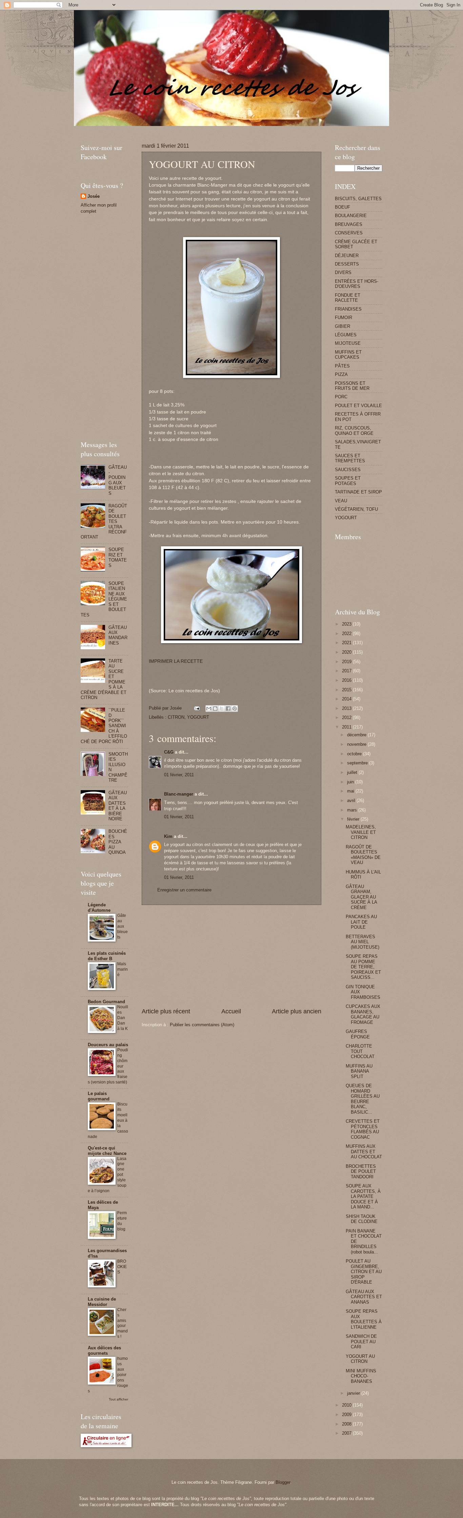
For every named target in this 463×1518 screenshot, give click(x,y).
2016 (347, 680)
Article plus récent (166, 1011)
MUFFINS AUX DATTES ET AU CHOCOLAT (364, 1151)
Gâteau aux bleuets (122, 926)
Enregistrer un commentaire (184, 889)
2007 (347, 1433)
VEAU (341, 500)
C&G (169, 752)
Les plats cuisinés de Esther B (107, 956)
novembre (357, 744)
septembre (358, 762)
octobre (355, 753)
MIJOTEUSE (348, 343)
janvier (354, 1393)
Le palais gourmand (98, 1096)
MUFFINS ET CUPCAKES (348, 355)
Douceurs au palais (108, 1044)
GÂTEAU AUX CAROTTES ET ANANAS (364, 1297)
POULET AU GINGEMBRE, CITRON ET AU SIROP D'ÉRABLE (364, 1272)
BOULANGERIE (351, 215)
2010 (347, 1405)
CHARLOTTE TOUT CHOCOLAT (360, 1051)
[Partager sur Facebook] (228, 708)
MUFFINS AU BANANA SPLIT (359, 1071)
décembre (357, 734)
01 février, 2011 (179, 774)
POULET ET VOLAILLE (358, 405)
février (354, 819)
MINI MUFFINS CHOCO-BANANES (361, 1376)
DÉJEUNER (347, 255)
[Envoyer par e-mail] (208, 708)
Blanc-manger (178, 794)
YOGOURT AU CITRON (360, 1359)
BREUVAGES (348, 224)
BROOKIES (122, 1266)
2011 (347, 727)
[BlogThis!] (215, 708)
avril (352, 800)
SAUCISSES (348, 469)
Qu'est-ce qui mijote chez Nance (107, 1150)
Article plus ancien (296, 1011)
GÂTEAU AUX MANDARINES (117, 635)
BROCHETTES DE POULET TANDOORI (361, 1171)
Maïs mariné (122, 969)
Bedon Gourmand (106, 1001)
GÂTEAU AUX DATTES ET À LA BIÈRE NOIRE (117, 805)
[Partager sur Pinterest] (234, 708)
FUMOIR (343, 317)
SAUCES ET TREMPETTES (350, 458)
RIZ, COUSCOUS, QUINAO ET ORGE (354, 430)
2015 (347, 689)
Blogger (283, 1482)
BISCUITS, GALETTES (358, 198)
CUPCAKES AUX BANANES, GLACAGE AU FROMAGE (363, 1014)
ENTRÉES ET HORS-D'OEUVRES (356, 284)
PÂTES (342, 365)
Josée (93, 196)
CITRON (176, 717)
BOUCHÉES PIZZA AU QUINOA (117, 842)
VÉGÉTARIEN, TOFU (356, 509)
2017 (347, 670)
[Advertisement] (204, 128)
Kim (168, 836)
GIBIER (342, 326)
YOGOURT (198, 717)
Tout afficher (118, 1399)
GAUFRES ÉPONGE (358, 1034)
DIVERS (343, 272)
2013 (347, 708)
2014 (347, 698)
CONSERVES (349, 232)
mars (352, 810)
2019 (347, 661)
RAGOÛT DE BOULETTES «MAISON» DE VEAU (363, 854)
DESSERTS (347, 264)
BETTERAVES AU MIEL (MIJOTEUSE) (362, 942)
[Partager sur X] (221, 708)
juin (351, 781)
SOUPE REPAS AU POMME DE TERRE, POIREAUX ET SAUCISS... (363, 967)
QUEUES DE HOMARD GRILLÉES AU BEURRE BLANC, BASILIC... (363, 1098)
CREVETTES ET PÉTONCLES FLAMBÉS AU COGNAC (363, 1129)
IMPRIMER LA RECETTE (176, 661)
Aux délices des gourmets (104, 1350)
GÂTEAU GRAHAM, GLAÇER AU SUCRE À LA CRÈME (361, 897)
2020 (347, 652)
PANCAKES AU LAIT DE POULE (361, 922)
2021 (347, 642)
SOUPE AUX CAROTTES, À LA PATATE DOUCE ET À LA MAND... (363, 1196)
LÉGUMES (346, 334)
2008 (347, 1424)
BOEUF (342, 207)
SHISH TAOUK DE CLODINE (362, 1219)
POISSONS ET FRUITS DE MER (352, 386)
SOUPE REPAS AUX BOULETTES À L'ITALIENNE (364, 1319)
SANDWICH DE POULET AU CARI (361, 1341)
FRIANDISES (348, 309)
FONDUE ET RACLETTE (347, 298)
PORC (341, 396)
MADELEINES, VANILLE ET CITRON (361, 832)
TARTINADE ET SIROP (358, 491)
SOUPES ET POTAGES (348, 481)
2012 (347, 717)
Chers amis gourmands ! (122, 1323)
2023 (347, 624)
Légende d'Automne (99, 907)
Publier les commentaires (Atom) (202, 1024)
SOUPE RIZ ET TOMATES (117, 557)
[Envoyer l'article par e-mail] (196, 708)
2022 (347, 633)
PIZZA (341, 374)
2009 (347, 1414)
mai (351, 791)
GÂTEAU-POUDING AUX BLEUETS (117, 480)
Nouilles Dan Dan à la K (122, 1018)
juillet (353, 772)
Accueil (231, 1011)
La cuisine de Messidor (102, 1301)
